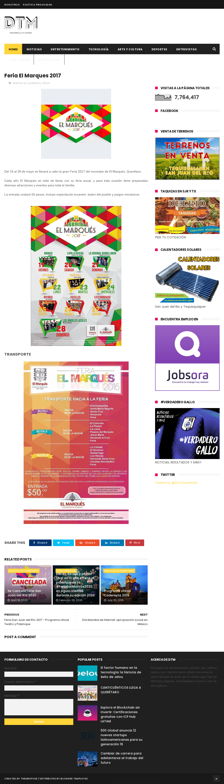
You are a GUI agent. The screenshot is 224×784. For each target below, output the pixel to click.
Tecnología (99, 49)
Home (13, 49)
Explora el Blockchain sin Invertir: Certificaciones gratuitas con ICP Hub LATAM (120, 714)
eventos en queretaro (27, 83)
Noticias (34, 49)
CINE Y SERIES (19, 60)
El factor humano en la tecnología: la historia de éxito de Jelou (121, 672)
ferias (46, 83)
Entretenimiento (65, 49)
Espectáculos (66, 571)
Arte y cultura (130, 49)
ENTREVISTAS (186, 49)
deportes (159, 49)
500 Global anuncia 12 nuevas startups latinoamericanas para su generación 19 (121, 737)
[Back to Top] (216, 778)
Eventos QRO (49, 60)
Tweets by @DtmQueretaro (176, 482)
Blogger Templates (74, 778)
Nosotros (12, 4)
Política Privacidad (37, 4)
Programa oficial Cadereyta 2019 (117, 593)
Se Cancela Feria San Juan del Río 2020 (24, 593)
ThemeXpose (29, 778)
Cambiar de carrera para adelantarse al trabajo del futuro (122, 758)
